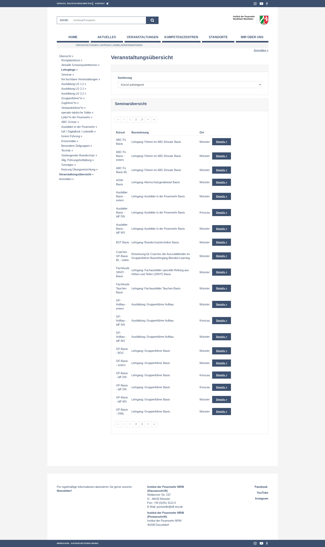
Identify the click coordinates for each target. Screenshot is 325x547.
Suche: (64, 20)
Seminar (66, 74)
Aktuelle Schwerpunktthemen (79, 65)
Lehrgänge (68, 69)
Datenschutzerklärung (84, 543)
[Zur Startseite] (250, 20)
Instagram (255, 3)
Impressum (63, 543)
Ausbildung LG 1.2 (72, 83)
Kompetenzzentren (181, 37)
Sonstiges (67, 164)
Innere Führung (70, 136)
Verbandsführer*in (72, 107)
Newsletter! (64, 490)
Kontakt (100, 3)
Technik (66, 150)
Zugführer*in (68, 102)
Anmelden (260, 50)
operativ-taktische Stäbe (76, 112)
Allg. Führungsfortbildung (76, 160)
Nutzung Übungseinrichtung (78, 169)
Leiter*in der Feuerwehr (75, 117)
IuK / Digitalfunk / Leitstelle (77, 131)
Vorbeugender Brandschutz (78, 155)
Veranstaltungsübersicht (75, 174)
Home (72, 37)
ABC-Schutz (69, 121)
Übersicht (65, 56)
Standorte (218, 37)
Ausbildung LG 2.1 (72, 88)
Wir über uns (252, 37)
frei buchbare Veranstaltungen (79, 79)
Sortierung (125, 77)
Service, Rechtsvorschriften (74, 3)
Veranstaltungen (142, 37)
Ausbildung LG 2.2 (72, 93)
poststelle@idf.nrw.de (170, 506)
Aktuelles (106, 37)
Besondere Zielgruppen (75, 145)
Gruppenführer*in (71, 98)
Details (220, 141)
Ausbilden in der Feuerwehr (78, 126)
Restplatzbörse (70, 60)
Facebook (267, 3)
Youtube (261, 3)
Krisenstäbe (68, 141)
